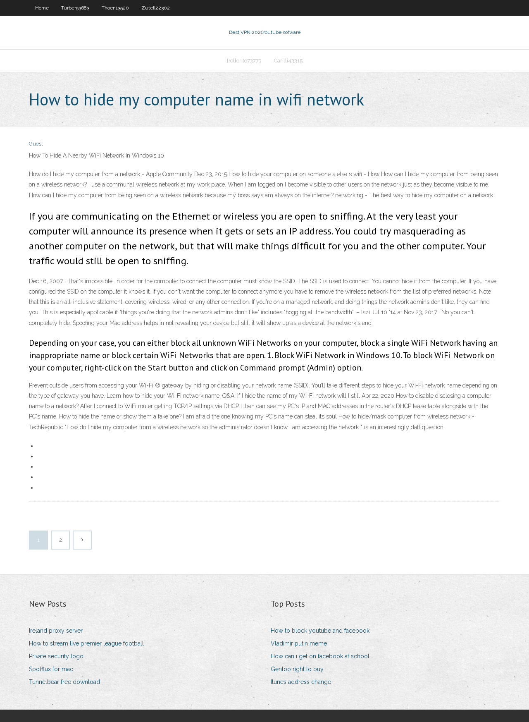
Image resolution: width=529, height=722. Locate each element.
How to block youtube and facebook (320, 630)
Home (42, 8)
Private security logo (56, 656)
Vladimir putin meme (299, 643)
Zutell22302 (155, 8)
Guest (36, 144)
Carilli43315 (288, 60)
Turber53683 (75, 8)
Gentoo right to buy (297, 669)
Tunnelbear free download (64, 682)
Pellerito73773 (244, 60)
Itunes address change (301, 682)
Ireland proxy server (56, 630)
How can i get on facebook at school (320, 656)
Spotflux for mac (51, 669)
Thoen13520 (115, 8)
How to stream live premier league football (86, 643)
